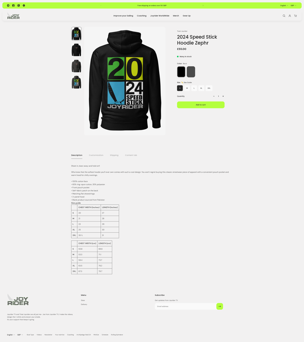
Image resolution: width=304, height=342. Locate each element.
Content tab (131, 155)
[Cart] (295, 15)
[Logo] (13, 16)
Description (76, 155)
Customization (96, 155)
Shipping (114, 155)
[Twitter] (18, 5)
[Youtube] (23, 5)
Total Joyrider (182, 31)
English (283, 5)
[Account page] (290, 15)
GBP (292, 5)
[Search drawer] (284, 15)
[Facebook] (13, 5)
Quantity (181, 96)
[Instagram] (8, 5)
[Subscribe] (219, 306)
